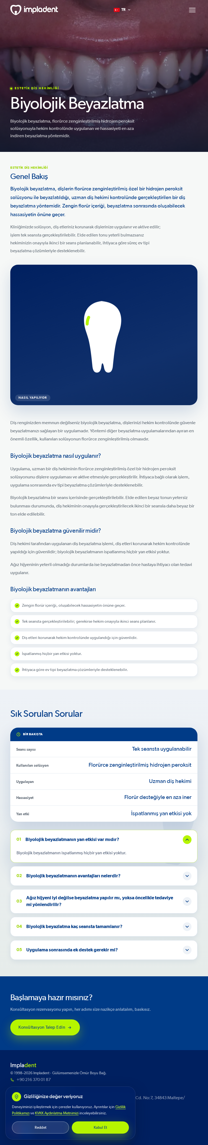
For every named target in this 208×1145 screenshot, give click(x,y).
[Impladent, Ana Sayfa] (34, 10)
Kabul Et (100, 1127)
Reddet (40, 1127)
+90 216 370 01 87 (34, 1079)
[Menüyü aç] (192, 10)
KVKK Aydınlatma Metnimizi (57, 1113)
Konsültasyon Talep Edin (42, 1027)
